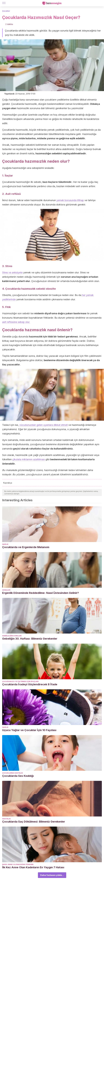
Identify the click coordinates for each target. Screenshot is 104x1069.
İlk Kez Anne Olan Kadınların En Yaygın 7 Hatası (33, 867)
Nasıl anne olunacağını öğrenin (17, 864)
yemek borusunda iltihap (70, 200)
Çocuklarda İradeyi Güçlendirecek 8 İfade (29, 684)
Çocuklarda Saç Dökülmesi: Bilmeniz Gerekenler (33, 821)
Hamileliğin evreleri (11, 636)
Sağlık (5, 544)
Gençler (6, 590)
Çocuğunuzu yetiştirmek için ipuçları (20, 681)
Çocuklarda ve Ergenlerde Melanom (25, 547)
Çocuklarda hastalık (12, 773)
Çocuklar (6, 11)
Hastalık (6, 819)
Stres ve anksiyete (12, 272)
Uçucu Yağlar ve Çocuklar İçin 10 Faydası (29, 730)
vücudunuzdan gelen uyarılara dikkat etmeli (43, 425)
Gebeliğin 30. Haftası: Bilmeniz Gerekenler (29, 638)
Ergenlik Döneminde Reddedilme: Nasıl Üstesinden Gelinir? (40, 593)
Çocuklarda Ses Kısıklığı (18, 775)
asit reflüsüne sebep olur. (16, 322)
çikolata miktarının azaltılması (28, 459)
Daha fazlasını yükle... (52, 875)
